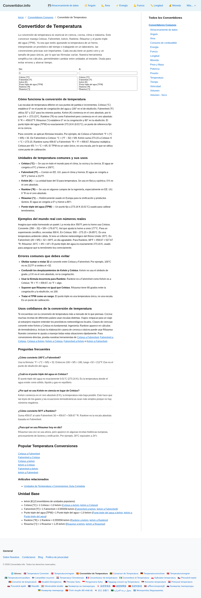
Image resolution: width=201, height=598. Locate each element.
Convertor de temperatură (24, 582)
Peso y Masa (157, 64)
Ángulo (154, 34)
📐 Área (105, 5)
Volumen (155, 90)
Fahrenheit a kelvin (28, 468)
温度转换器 (137, 586)
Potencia (155, 69)
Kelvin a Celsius (54, 341)
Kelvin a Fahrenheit (97, 341)
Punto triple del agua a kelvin (108, 512)
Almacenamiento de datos (163, 29)
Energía (154, 47)
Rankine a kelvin (79, 520)
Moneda (154, 60)
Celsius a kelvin (26, 461)
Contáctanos (28, 557)
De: (21, 69)
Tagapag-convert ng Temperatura (123, 582)
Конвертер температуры (182, 586)
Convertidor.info (16, 5)
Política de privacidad (57, 557)
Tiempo (154, 82)
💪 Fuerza (138, 5)
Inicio (21, 17)
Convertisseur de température (103, 578)
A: (80, 69)
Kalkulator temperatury (165, 578)
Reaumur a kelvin (75, 524)
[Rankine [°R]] (48, 87)
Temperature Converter (38, 573)
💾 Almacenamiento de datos (63, 5)
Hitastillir (35, 586)
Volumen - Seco (158, 95)
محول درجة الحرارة (122, 590)
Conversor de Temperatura (125, 573)
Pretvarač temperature (181, 582)
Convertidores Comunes (40, 17)
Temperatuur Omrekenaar (72, 578)
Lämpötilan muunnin (44, 578)
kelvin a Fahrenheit (28, 472)
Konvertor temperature (155, 582)
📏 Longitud (156, 5)
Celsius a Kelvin (35, 341)
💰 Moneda (175, 5)
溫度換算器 (121, 586)
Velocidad (155, 86)
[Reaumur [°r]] (48, 89)
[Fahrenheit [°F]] (48, 80)
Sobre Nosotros (11, 557)
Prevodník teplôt (18, 586)
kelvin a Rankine (98, 520)
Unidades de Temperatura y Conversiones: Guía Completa (54, 486)
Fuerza (154, 51)
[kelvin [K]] (48, 82)
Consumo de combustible (163, 42)
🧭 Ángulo (89, 5)
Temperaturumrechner (154, 573)
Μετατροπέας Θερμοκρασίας (150, 590)
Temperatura (156, 77)
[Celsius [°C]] (48, 77)
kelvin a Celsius (26, 465)
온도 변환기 (103, 590)
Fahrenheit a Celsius (29, 457)
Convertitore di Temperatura (136, 578)
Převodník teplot (188, 578)
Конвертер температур (52, 590)
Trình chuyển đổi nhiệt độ (81, 590)
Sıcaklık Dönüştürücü (52, 582)
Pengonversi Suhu (94, 582)
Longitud (154, 56)
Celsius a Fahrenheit (88, 337)
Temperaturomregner (64, 573)
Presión (154, 73)
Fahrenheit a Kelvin (74, 341)
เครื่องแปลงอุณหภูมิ (156, 586)
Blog (40, 557)
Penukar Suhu (73, 582)
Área (152, 38)
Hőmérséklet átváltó (54, 586)
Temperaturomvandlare (19, 578)
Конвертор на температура (82, 586)
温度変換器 (105, 586)
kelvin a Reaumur (95, 524)
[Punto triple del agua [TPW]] (48, 84)
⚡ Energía (122, 5)
